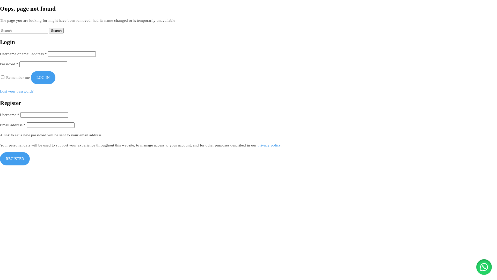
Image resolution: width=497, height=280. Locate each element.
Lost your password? (17, 91)
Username (9, 115)
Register (15, 159)
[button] (484, 267)
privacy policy (269, 145)
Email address (13, 125)
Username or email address (23, 54)
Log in (43, 77)
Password (9, 64)
